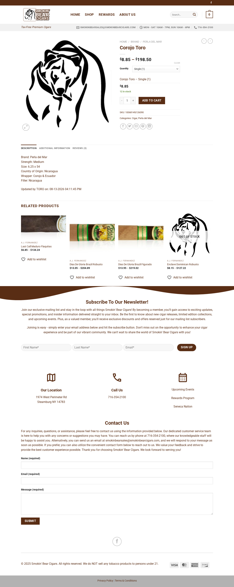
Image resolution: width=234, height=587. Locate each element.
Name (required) (30, 458)
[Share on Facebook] (123, 126)
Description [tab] (29, 148)
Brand (135, 41)
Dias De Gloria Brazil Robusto (86, 264)
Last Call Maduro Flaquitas (36, 246)
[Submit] (194, 15)
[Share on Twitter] (130, 126)
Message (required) (32, 489)
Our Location (51, 390)
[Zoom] (25, 127)
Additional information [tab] (54, 148)
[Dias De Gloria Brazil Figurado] (140, 235)
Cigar (134, 118)
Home (75, 14)
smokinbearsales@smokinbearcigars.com (132, 440)
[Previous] (21, 249)
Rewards (107, 14)
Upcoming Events (183, 389)
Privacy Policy (105, 580)
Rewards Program (182, 398)
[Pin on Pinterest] (143, 126)
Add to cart (152, 100)
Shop (89, 14)
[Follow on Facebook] (211, 2)
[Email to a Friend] (136, 126)
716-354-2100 (117, 397)
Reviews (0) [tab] (80, 148)
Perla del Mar (152, 41)
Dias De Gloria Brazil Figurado (135, 264)
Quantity (124, 68)
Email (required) (30, 474)
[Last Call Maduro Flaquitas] (43, 226)
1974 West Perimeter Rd (51, 397)
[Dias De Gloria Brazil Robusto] (92, 235)
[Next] (212, 249)
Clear (177, 63)
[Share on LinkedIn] (149, 126)
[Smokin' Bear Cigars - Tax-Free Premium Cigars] (43, 14)
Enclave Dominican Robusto (183, 264)
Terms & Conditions (126, 580)
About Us (127, 14)
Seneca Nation (182, 406)
